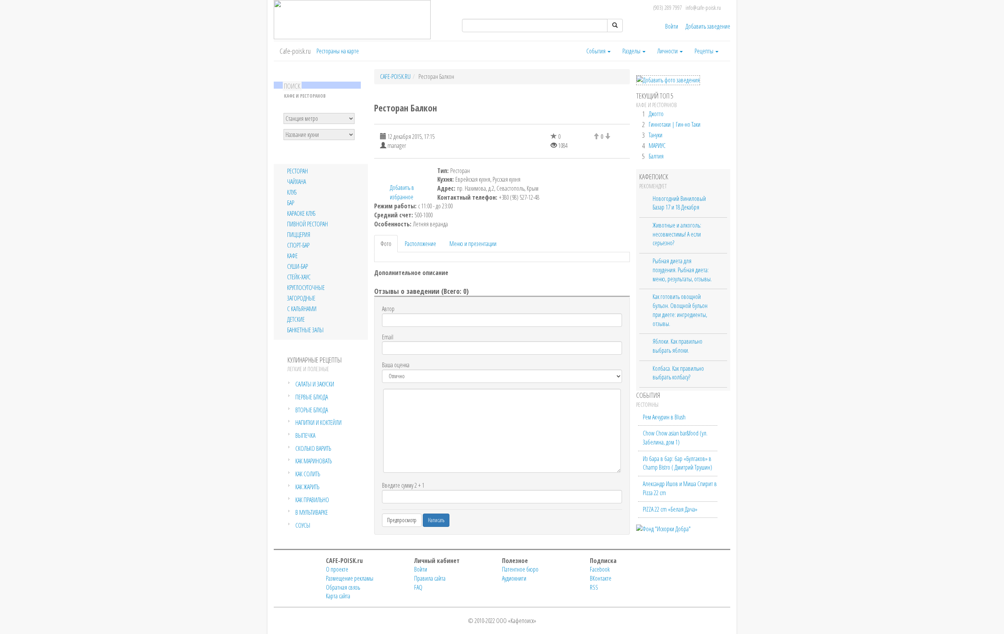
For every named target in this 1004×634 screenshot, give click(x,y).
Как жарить (307, 487)
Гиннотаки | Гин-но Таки (674, 124)
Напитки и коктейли (318, 422)
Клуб (291, 192)
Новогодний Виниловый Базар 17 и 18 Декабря (679, 203)
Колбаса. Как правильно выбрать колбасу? (678, 373)
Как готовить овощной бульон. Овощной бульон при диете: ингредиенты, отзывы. (680, 310)
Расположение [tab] (420, 243)
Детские (296, 319)
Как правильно (312, 500)
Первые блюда (311, 397)
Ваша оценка (395, 365)
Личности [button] (668, 51)
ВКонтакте (600, 578)
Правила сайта (430, 578)
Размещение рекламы (349, 578)
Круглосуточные (306, 288)
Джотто (656, 113)
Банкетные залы (305, 330)
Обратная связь (343, 587)
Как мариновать (313, 461)
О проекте (337, 569)
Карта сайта (338, 596)
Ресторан (297, 171)
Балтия (656, 156)
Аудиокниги (514, 578)
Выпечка (305, 435)
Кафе (292, 256)
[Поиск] (615, 25)
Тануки (655, 135)
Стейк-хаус (299, 277)
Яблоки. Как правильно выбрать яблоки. (677, 346)
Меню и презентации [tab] (473, 243)
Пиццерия (298, 235)
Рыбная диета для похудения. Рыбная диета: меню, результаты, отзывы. (682, 270)
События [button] (596, 51)
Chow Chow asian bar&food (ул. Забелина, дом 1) (675, 437)
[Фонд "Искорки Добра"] (663, 528)
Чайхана (296, 182)
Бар (290, 203)
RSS (594, 587)
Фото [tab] (385, 243)
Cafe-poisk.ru (295, 51)
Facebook (600, 569)
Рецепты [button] (705, 51)
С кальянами (301, 309)
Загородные (301, 298)
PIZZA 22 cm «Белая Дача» (670, 509)
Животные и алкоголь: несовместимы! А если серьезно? (677, 234)
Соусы (302, 525)
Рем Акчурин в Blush (664, 417)
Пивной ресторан (307, 224)
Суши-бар (297, 266)
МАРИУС (657, 145)
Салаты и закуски (314, 384)
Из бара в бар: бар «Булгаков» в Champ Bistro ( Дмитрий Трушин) (677, 463)
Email (387, 337)
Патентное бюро (520, 569)
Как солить (307, 474)
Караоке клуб (301, 214)
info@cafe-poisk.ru (703, 7)
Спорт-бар (298, 245)
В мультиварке (311, 512)
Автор (388, 308)
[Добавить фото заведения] (668, 80)
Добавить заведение (708, 26)
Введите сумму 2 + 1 (403, 485)
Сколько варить (313, 448)
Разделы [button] (632, 51)
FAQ (418, 587)
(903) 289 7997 (667, 7)
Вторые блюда (311, 410)
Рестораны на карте (337, 51)
